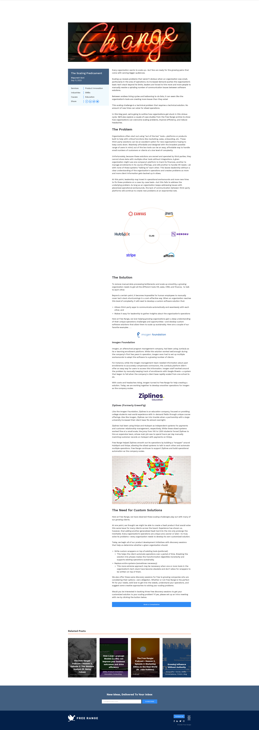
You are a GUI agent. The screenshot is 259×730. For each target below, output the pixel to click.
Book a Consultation (152, 604)
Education (89, 97)
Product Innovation (94, 88)
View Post (170, 675)
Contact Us (179, 716)
